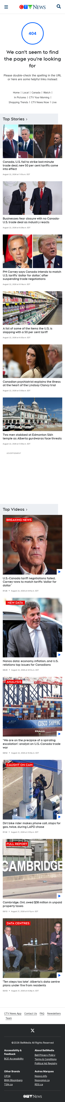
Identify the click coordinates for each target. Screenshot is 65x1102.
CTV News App (12, 1013)
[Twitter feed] (33, 1030)
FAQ (42, 1013)
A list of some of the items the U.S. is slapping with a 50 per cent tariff (27, 330)
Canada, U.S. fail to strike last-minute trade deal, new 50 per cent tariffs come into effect (30, 165)
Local (26, 92)
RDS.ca (39, 1084)
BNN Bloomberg (13, 1080)
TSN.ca (8, 1084)
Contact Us (30, 1013)
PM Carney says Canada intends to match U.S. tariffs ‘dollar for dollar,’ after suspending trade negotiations (32, 275)
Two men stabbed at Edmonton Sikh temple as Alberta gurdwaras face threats (32, 436)
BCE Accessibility (14, 1058)
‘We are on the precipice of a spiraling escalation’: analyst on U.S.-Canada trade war (31, 744)
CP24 (7, 1076)
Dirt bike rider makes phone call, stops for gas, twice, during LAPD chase (32, 825)
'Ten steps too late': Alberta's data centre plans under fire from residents (31, 983)
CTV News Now (40, 102)
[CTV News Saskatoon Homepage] (32, 7)
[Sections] (6, 6)
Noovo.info (41, 1076)
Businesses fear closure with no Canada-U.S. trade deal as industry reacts (31, 220)
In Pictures (20, 97)
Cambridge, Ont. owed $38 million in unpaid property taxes (32, 904)
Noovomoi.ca (42, 1080)
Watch (46, 92)
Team (9, 1018)
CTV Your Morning (39, 97)
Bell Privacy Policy (45, 1054)
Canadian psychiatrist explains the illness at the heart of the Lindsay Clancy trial (32, 383)
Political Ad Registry (46, 1063)
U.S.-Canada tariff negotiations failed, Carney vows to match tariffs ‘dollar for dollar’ (30, 582)
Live (54, 102)
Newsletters (54, 1013)
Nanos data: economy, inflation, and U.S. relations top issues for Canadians (30, 662)
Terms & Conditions (46, 1059)
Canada (36, 92)
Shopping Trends (18, 102)
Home (16, 92)
